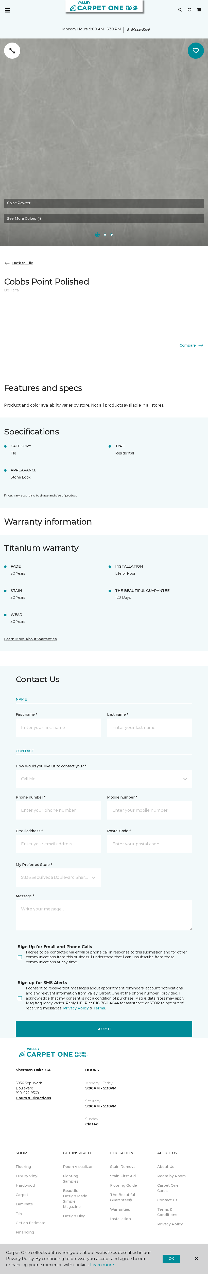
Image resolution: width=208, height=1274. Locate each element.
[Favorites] (189, 10)
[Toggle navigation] (7, 10)
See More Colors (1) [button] (24, 218)
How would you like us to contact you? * (51, 766)
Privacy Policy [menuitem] (170, 1224)
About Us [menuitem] (165, 1166)
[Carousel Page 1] (97, 234)
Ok (171, 1258)
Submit (104, 1029)
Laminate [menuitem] (24, 1204)
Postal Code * (119, 831)
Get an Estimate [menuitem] (30, 1223)
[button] (180, 10)
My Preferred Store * (34, 864)
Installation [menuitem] (120, 1219)
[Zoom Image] (12, 51)
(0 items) (199, 10)
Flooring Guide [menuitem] (123, 1185)
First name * (26, 714)
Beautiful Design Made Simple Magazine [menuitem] (75, 1198)
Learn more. (102, 1264)
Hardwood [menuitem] (25, 1185)
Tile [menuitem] (19, 1213)
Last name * (117, 714)
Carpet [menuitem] (22, 1194)
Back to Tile (22, 263)
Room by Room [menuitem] (171, 1176)
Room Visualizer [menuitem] (78, 1166)
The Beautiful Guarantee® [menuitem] (122, 1197)
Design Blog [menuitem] (74, 1216)
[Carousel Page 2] (105, 234)
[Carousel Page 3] (111, 234)
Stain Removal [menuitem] (123, 1166)
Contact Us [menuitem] (167, 1200)
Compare (188, 345)
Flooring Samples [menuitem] (71, 1179)
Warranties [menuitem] (120, 1209)
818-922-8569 (138, 29)
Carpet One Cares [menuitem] (168, 1188)
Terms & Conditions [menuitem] (167, 1212)
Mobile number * (122, 797)
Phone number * (30, 797)
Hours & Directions (33, 1098)
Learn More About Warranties (30, 639)
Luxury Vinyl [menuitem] (27, 1176)
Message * (25, 896)
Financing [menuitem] (25, 1232)
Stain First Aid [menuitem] (123, 1176)
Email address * (29, 831)
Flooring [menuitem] (23, 1166)
